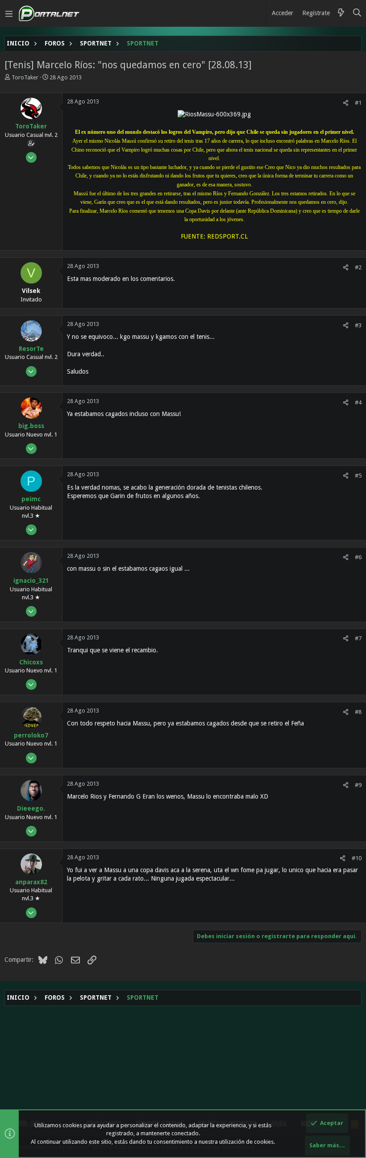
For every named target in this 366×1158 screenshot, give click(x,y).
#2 (358, 267)
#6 (358, 557)
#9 (358, 785)
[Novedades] (341, 13)
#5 (358, 475)
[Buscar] (357, 13)
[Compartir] (346, 103)
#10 (357, 858)
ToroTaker (25, 77)
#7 (358, 638)
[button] (9, 13)
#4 (358, 402)
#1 (358, 102)
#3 (358, 325)
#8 (358, 712)
